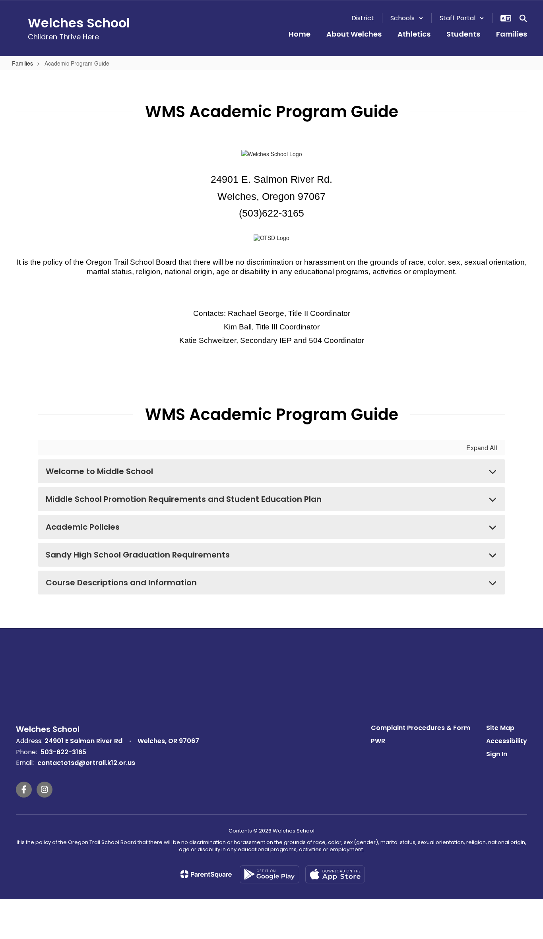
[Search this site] (523, 18)
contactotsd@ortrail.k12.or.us (86, 762)
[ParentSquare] (206, 874)
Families (22, 63)
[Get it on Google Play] (269, 874)
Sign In (496, 754)
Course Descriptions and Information (121, 582)
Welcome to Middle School (99, 471)
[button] (406, 18)
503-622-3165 (63, 752)
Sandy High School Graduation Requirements (138, 554)
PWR (378, 740)
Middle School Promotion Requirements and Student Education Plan (184, 499)
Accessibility (506, 740)
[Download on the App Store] (335, 874)
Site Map (500, 727)
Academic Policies (83, 526)
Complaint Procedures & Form (420, 727)
